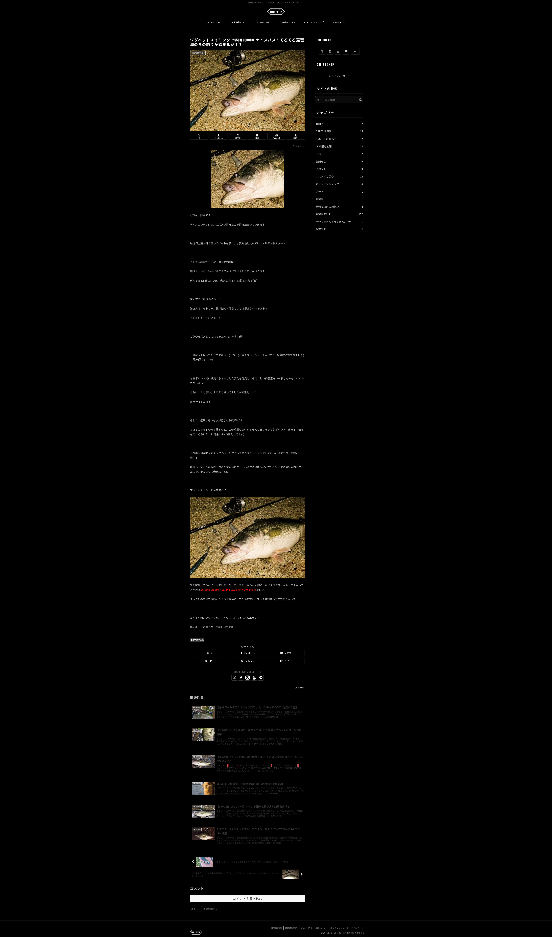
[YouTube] (346, 51)
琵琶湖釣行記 (198, 640)
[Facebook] (330, 51)
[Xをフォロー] (234, 678)
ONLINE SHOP (339, 75)
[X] (322, 51)
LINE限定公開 (276, 928)
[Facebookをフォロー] (241, 678)
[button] (296, 136)
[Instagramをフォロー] (247, 678)
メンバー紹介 (306, 928)
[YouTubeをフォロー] (254, 678)
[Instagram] (338, 51)
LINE (355, 51)
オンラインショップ (339, 928)
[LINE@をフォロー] (261, 678)
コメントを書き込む (247, 898)
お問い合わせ (357, 928)
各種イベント (321, 928)
